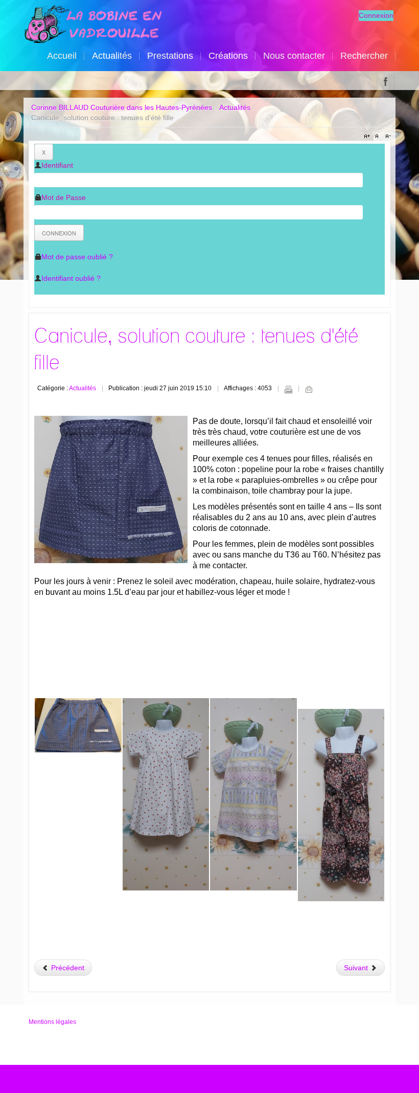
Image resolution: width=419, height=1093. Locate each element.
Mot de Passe (63, 197)
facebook (385, 80)
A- (386, 136)
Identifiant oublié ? (71, 278)
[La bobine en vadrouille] (93, 24)
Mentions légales (52, 1021)
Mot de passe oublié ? (77, 257)
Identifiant (57, 165)
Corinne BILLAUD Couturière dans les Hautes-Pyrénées (121, 107)
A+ (368, 136)
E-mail (309, 389)
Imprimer (288, 389)
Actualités (234, 107)
